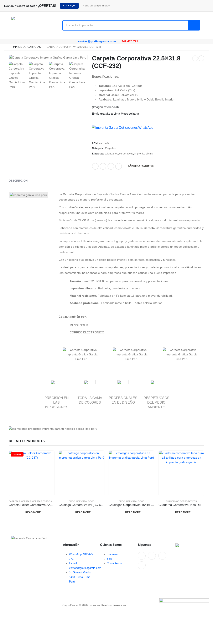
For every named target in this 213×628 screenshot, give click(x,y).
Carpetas (110, 148)
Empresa (112, 554)
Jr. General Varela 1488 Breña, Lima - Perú (80, 577)
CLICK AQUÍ (69, 5)
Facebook (95, 166)
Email (111, 166)
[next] (201, 58)
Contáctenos (114, 563)
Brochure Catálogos (81, 501)
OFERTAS (26, 501)
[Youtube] (152, 556)
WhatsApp (118, 166)
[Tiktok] (142, 565)
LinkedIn (103, 166)
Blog (109, 558)
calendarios (111, 153)
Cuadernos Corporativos (181, 501)
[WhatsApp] (162, 556)
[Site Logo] (29, 25)
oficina (149, 153)
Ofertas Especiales (44, 501)
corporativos (126, 153)
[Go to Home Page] (5, 47)
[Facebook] (142, 556)
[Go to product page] (81, 473)
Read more (33, 512)
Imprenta (139, 153)
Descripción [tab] (18, 180)
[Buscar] (194, 25)
